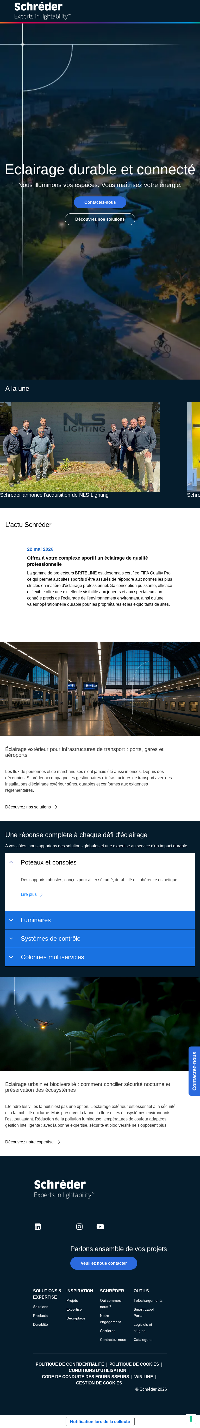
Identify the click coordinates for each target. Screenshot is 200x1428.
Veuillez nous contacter (104, 1263)
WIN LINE (143, 1377)
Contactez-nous (194, 1071)
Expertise (74, 1309)
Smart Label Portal (144, 1312)
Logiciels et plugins (143, 1327)
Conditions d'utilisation (97, 1370)
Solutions (40, 1307)
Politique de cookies (134, 1364)
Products (40, 1315)
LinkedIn (37, 1231)
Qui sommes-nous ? (111, 1303)
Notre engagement (110, 1318)
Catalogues (143, 1339)
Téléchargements (148, 1300)
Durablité (40, 1324)
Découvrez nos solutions (100, 219)
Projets (72, 1300)
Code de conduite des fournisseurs (85, 1377)
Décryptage (75, 1318)
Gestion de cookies (99, 1383)
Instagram (79, 1231)
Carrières (107, 1331)
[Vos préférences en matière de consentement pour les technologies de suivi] (191, 1419)
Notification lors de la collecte (100, 1421)
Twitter (58, 1231)
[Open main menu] (192, 11)
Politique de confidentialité (70, 1364)
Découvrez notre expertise (29, 1142)
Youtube (100, 1231)
